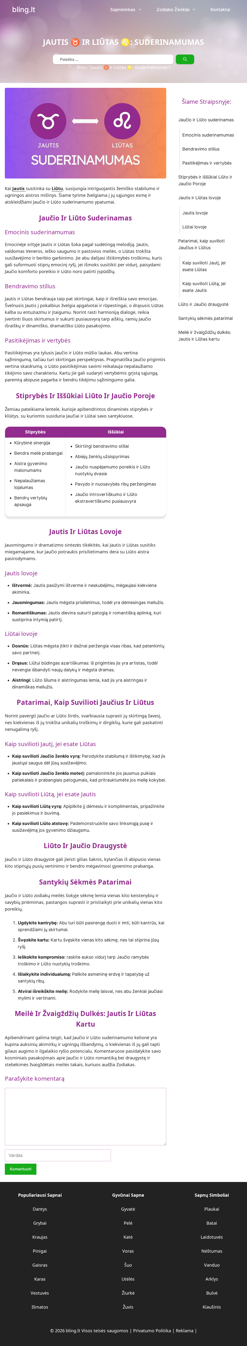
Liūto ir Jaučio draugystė (203, 304)
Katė (128, 1237)
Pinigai (40, 1251)
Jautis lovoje (195, 212)
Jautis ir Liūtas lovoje (199, 197)
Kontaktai (220, 9)
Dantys (40, 1209)
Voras (128, 1251)
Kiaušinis (212, 1307)
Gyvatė (128, 1209)
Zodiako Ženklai (173, 9)
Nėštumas (211, 1251)
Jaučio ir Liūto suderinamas (206, 119)
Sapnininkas (122, 9)
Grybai (40, 1223)
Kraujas (40, 1237)
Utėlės (128, 1279)
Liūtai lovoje (194, 226)
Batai (211, 1223)
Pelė (128, 1223)
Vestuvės (40, 1293)
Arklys (212, 1279)
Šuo (128, 1265)
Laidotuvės (212, 1237)
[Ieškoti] (185, 59)
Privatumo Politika (152, 1330)
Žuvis (128, 1307)
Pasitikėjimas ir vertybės (207, 162)
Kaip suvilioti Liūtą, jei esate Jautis (204, 287)
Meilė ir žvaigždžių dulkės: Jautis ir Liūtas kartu (204, 336)
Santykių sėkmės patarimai (205, 318)
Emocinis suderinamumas (208, 134)
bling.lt (23, 10)
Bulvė (212, 1293)
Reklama (184, 1330)
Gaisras (40, 1265)
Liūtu (57, 188)
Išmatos (40, 1307)
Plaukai (211, 1209)
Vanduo (212, 1265)
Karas (40, 1279)
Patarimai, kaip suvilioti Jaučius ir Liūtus (201, 244)
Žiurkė (128, 1293)
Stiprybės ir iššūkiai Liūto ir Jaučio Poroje (205, 180)
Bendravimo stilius (201, 148)
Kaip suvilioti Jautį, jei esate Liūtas (204, 266)
